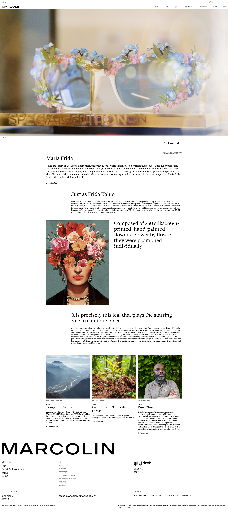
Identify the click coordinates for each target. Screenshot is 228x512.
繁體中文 (4, 2)
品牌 (4, 466)
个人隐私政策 (62, 468)
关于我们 (6, 462)
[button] (224, 7)
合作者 (5, 476)
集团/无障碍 (62, 485)
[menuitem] (157, 7)
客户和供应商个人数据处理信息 (67, 478)
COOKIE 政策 (63, 472)
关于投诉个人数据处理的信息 (67, 475)
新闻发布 (6, 473)
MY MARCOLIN (221, 2)
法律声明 (61, 465)
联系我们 (211, 2)
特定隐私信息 (62, 481)
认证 (60, 462)
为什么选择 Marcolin (15, 469)
